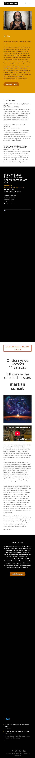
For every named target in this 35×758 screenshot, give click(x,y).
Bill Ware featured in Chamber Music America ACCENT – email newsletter (15, 146)
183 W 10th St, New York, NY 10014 (14, 187)
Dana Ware (8, 107)
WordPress (17, 755)
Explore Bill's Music (11, 84)
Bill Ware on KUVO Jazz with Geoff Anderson (14, 125)
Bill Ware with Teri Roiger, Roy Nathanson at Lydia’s (16, 104)
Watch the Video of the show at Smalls (17, 348)
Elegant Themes (17, 753)
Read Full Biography (17, 574)
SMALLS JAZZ (8, 185)
